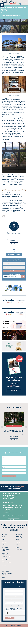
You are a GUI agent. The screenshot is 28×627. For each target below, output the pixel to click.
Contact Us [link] (4, 565)
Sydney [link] (19, 56)
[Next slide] (26, 427)
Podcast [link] (3, 544)
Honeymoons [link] (17, 15)
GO (23, 276)
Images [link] (17, 539)
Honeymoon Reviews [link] (7, 15)
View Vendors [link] (14, 271)
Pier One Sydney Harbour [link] (17, 57)
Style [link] (17, 544)
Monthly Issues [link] (19, 549)
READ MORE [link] (14, 243)
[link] (2, 5)
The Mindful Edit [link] (5, 547)
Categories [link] (18, 536)
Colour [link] (17, 541)
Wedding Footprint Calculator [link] (6, 550)
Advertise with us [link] (5, 575)
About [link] (3, 561)
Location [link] (18, 542)
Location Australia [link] (6, 17)
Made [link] (3, 539)
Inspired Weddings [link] (20, 537)
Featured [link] (3, 536)
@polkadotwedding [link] (14, 488)
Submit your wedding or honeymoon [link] (7, 574)
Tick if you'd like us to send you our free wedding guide (14, 609)
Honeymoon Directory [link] (6, 556)
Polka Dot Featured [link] (14, 426)
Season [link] (17, 547)
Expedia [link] (17, 53)
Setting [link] (17, 545)
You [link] (2, 541)
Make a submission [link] (5, 571)
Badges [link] (3, 577)
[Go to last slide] (2, 427)
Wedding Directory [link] (14, 254)
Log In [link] (3, 567)
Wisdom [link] (3, 537)
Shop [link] (3, 545)
